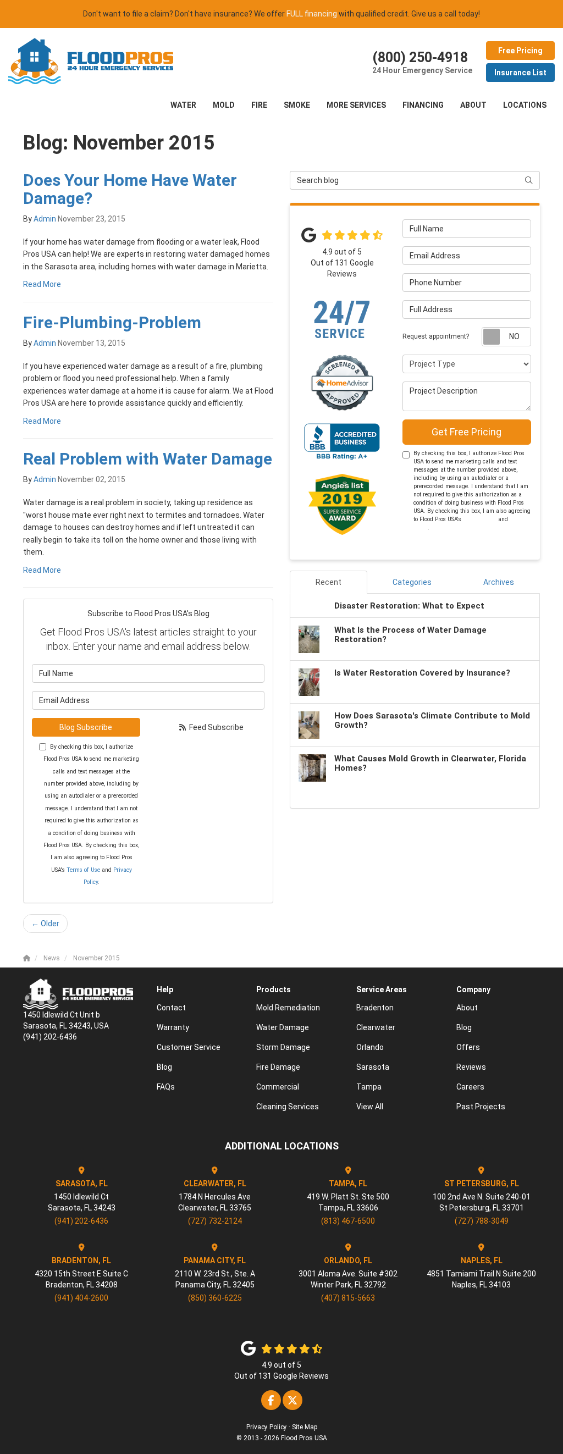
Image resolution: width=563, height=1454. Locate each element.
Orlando (370, 1047)
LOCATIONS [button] (525, 105)
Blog (164, 1067)
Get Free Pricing (466, 432)
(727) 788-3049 (482, 1221)
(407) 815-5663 (348, 1297)
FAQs (166, 1086)
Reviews (471, 1067)
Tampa (369, 1086)
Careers (470, 1086)
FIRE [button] (259, 105)
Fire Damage (278, 1067)
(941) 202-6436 (81, 1221)
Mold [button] (224, 105)
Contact (171, 1007)
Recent (328, 582)
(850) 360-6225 (215, 1297)
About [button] (473, 105)
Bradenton (375, 1007)
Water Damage (282, 1027)
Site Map (304, 1427)
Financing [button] (423, 105)
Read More (42, 284)
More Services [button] (356, 105)
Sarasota (372, 1067)
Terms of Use (83, 869)
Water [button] (183, 105)
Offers (468, 1047)
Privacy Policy (266, 1427)
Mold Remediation (288, 1007)
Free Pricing (520, 50)
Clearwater (375, 1027)
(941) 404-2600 (81, 1297)
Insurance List (520, 72)
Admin (45, 218)
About (467, 1007)
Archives (498, 582)
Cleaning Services (287, 1106)
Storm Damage (283, 1047)
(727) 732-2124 (215, 1221)
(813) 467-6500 (348, 1221)
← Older (45, 923)
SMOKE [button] (297, 105)
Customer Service (188, 1047)
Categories (412, 582)
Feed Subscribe (215, 727)
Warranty (173, 1027)
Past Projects (480, 1106)
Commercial (277, 1086)
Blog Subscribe (85, 727)
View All (369, 1106)
